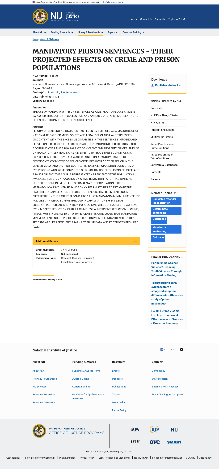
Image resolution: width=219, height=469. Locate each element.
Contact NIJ (158, 370)
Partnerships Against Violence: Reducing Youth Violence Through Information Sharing (166, 269)
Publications (119, 386)
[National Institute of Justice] (174, 432)
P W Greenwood (70, 92)
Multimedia (118, 402)
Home (35, 39)
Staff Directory (160, 378)
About (134, 19)
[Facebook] (164, 351)
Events (116, 370)
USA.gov (190, 457)
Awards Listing (80, 378)
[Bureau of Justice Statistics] (155, 434)
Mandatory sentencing (159, 229)
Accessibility (13, 457)
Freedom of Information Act (167, 457)
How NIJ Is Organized (45, 378)
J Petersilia (52, 92)
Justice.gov (205, 457)
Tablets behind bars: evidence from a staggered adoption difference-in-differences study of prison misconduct (167, 293)
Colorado (158, 237)
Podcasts (117, 378)
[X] (173, 351)
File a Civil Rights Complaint (168, 394)
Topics (116, 394)
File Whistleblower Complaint (39, 457)
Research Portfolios (44, 394)
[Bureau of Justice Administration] (135, 432)
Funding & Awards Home (86, 370)
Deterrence (159, 218)
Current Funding (81, 386)
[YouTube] (183, 351)
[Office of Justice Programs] (40, 16)
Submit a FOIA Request (165, 386)
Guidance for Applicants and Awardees (88, 396)
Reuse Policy (119, 410)
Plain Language (67, 457)
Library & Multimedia (49, 39)
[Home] (65, 16)
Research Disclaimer (44, 402)
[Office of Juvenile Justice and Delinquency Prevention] (135, 445)
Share (186, 21)
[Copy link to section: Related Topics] (174, 192)
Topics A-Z (174, 19)
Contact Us (146, 19)
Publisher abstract (167, 85)
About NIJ (38, 370)
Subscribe (160, 19)
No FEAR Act (141, 457)
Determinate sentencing (160, 210)
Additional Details (47, 241)
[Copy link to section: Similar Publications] (181, 256)
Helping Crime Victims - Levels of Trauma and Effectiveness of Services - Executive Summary (167, 317)
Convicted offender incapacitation (164, 200)
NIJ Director (39, 386)
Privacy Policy (87, 457)
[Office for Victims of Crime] (155, 444)
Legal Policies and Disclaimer (114, 457)
